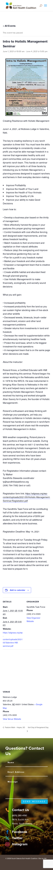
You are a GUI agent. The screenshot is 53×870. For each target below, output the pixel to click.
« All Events (9, 25)
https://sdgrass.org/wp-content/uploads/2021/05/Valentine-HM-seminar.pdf (13, 639)
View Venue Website (12, 719)
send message (34, 801)
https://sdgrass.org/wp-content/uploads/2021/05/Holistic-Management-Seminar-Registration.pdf (26, 497)
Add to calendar (17, 590)
